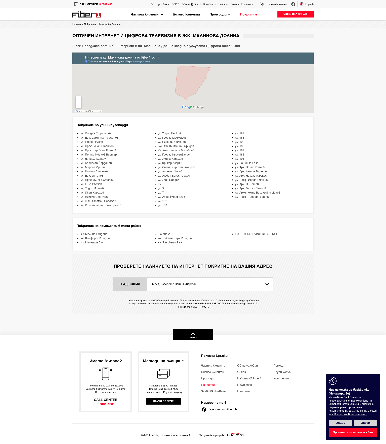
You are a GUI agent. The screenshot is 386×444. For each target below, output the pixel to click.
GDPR (241, 372)
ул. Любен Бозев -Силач (174, 176)
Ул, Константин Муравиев (176, 150)
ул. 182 (162, 201)
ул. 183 (239, 155)
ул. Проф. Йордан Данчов (252, 180)
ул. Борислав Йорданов (96, 163)
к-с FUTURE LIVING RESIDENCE (256, 234)
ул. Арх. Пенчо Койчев (250, 167)
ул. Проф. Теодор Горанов (252, 197)
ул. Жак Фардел (168, 180)
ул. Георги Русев (92, 142)
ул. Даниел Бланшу (93, 159)
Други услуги (282, 372)
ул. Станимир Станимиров (176, 167)
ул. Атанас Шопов (170, 171)
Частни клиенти (213, 366)
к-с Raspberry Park (170, 242)
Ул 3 (160, 184)
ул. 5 (161, 188)
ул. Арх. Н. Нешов (247, 184)
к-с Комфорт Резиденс (96, 238)
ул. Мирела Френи (93, 167)
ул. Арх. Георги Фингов (250, 188)
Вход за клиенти (277, 4)
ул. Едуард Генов (92, 176)
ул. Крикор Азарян (170, 163)
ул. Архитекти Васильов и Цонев (257, 193)
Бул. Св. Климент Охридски (176, 146)
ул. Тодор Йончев (92, 188)
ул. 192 (239, 142)
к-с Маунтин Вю (92, 242)
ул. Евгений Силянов (172, 142)
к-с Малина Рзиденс (94, 234)
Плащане (243, 391)
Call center (97, 4)
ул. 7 (161, 193)
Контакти (281, 378)
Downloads (244, 385)
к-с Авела (164, 234)
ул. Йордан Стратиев (96, 133)
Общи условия (247, 366)
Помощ (278, 366)
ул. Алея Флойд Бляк (171, 197)
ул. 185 (239, 146)
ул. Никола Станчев (94, 171)
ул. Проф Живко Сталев (97, 180)
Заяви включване (213, 391)
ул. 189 (239, 150)
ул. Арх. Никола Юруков (251, 176)
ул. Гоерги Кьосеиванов (174, 155)
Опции (340, 423)
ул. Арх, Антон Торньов (251, 171)
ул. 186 (239, 138)
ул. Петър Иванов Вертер (99, 155)
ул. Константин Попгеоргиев (101, 205)
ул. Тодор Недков (169, 133)
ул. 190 (162, 205)
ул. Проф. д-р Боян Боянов (98, 150)
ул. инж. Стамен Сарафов (98, 201)
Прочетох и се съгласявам (353, 432)
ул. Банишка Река (247, 163)
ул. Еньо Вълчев (91, 184)
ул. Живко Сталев (170, 159)
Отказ (365, 423)
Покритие (90, 24)
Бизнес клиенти (212, 372)
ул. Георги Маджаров (172, 138)
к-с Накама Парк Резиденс (175, 238)
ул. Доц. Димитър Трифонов (99, 138)
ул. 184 (239, 133)
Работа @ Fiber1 (249, 378)
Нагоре (193, 337)
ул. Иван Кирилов (92, 193)
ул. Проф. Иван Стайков (97, 146)
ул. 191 (239, 159)
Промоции (208, 378)
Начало (76, 24)
